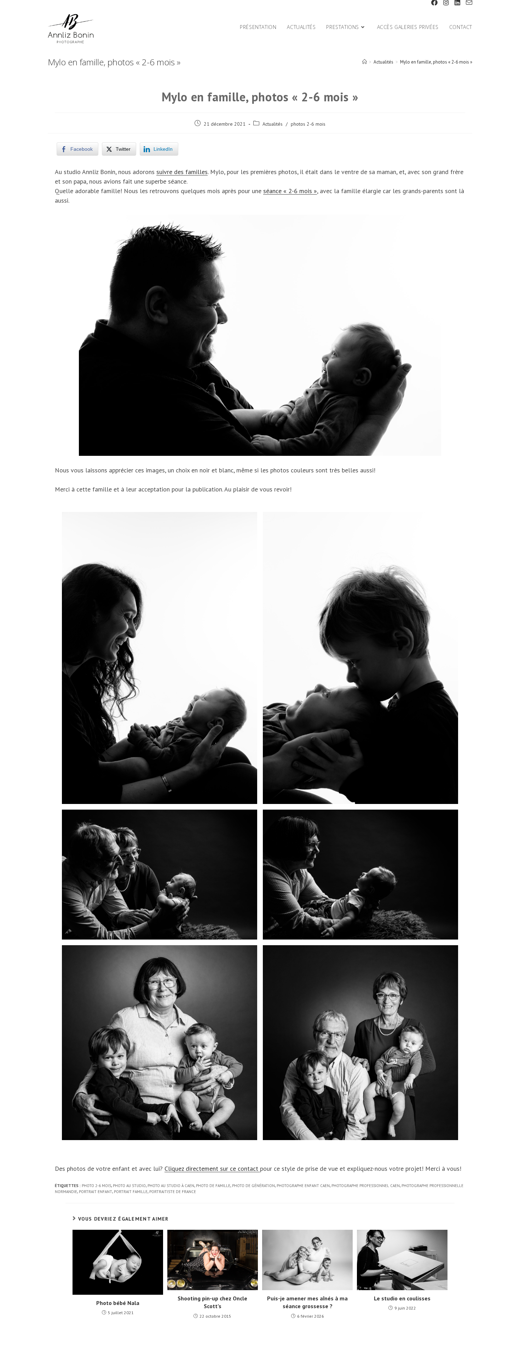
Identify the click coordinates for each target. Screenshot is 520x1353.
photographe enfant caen (303, 1185)
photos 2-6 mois (308, 124)
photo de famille (213, 1185)
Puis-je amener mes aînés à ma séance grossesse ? (307, 1302)
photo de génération (253, 1185)
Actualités (272, 124)
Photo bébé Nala (117, 1302)
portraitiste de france (172, 1191)
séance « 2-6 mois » (290, 191)
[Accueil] (364, 62)
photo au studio (129, 1185)
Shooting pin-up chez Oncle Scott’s (212, 1302)
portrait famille (131, 1191)
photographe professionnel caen (365, 1185)
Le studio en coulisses (402, 1298)
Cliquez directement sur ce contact (212, 1168)
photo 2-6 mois (96, 1185)
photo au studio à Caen (171, 1185)
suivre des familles (182, 172)
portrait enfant (95, 1191)
